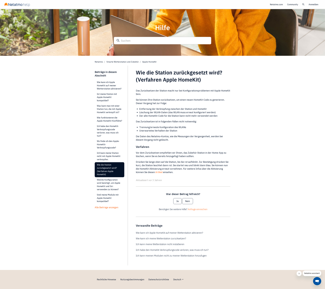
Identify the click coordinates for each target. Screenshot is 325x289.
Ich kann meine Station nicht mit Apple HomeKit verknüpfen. (108, 156)
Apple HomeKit (149, 61)
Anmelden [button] (313, 4)
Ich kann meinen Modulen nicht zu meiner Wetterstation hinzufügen (171, 255)
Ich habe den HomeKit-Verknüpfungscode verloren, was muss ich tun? (172, 249)
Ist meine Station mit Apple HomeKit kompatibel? (107, 97)
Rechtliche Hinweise (106, 279)
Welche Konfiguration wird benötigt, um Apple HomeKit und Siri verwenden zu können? (108, 184)
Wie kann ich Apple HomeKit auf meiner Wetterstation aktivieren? (169, 232)
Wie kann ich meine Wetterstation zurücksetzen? (161, 238)
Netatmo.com (276, 4)
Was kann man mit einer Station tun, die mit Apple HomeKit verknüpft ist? (109, 109)
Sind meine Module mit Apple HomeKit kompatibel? (108, 198)
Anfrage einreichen (197, 209)
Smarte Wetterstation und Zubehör (123, 61)
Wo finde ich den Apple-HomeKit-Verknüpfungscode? (108, 144)
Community (292, 4)
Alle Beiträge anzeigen (106, 207)
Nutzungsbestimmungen (132, 279)
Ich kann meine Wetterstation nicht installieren (160, 244)
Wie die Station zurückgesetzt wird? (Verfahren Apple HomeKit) (107, 169)
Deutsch (177, 279)
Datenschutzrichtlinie (158, 279)
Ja (177, 201)
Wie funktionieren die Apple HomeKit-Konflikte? (109, 119)
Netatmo (99, 61)
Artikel (158, 172)
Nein (187, 201)
